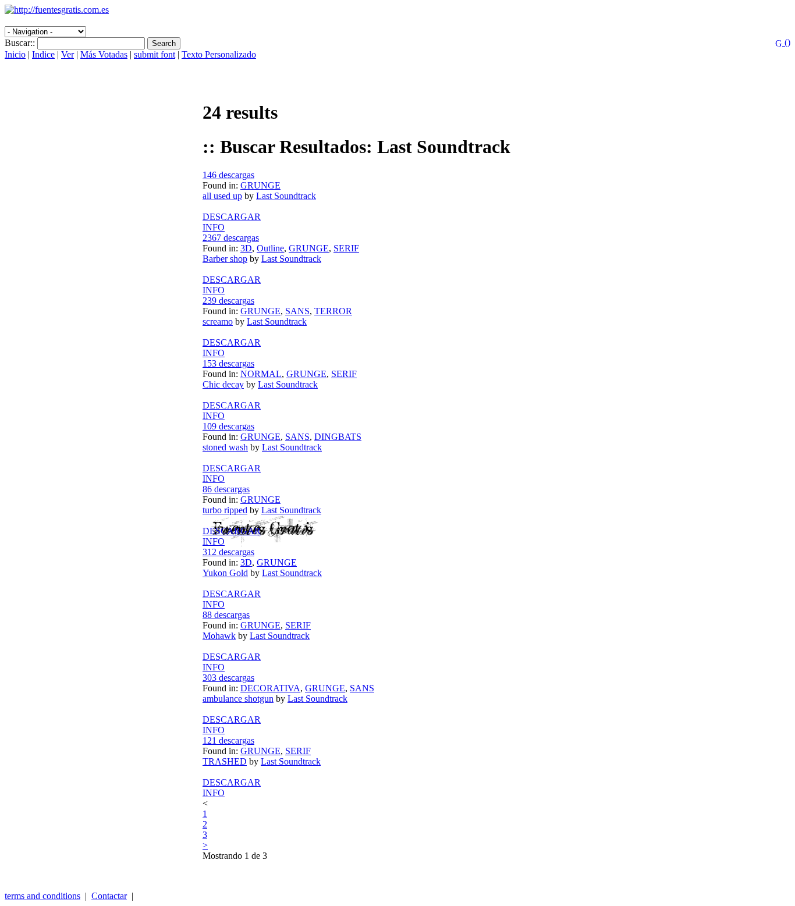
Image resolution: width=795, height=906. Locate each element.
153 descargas (228, 363)
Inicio (15, 54)
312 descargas (228, 552)
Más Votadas (103, 54)
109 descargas (228, 426)
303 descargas (228, 678)
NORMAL (261, 374)
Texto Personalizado (219, 54)
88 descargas (226, 615)
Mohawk (219, 636)
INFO (214, 227)
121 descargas (228, 740)
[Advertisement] (141, 19)
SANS (297, 311)
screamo (218, 321)
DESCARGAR (232, 217)
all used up (222, 196)
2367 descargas (231, 238)
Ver (67, 54)
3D (246, 248)
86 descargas (226, 489)
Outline (270, 248)
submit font (154, 54)
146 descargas (228, 175)
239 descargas (228, 300)
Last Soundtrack (286, 196)
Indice (43, 54)
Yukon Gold (225, 573)
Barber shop (225, 259)
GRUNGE (260, 185)
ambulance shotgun (238, 699)
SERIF (346, 248)
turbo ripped (225, 510)
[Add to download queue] (496, 206)
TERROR (333, 311)
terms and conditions (42, 896)
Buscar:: (20, 43)
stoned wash (225, 447)
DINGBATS (337, 437)
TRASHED (225, 761)
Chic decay (223, 384)
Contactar (109, 896)
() (786, 42)
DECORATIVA (270, 688)
